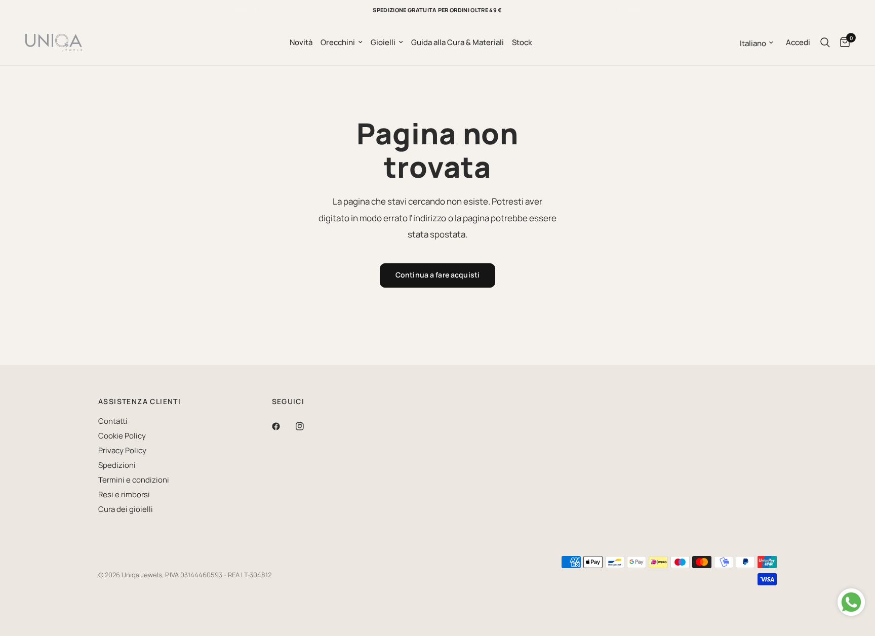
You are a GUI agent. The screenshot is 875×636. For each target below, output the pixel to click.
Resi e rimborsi (124, 494)
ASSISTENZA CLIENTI (139, 401)
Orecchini (338, 42)
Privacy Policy (122, 450)
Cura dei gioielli (125, 509)
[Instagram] (307, 426)
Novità (301, 42)
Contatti (113, 421)
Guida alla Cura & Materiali (457, 42)
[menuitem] (301, 42)
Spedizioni (117, 465)
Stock (522, 42)
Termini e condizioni (133, 479)
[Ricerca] (825, 42)
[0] (842, 42)
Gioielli (383, 42)
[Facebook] (283, 426)
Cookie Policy (122, 435)
